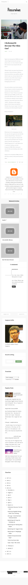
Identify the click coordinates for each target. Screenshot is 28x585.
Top (14, 575)
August (9, 492)
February (10, 545)
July (9, 495)
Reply (14, 286)
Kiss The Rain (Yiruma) (8, 259)
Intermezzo (13, 162)
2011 (8, 551)
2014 (8, 483)
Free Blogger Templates (12, 571)
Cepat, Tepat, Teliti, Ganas (14, 542)
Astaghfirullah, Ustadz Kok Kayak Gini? (18, 395)
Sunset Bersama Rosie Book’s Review (17, 451)
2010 (8, 553)
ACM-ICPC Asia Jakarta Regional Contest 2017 (13, 437)
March (9, 505)
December (10, 490)
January (10, 548)
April (9, 502)
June (9, 497)
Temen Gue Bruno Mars (13, 540)
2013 (8, 485)
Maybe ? (4, 220)
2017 (8, 478)
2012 (8, 488)
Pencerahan (14, 10)
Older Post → (22, 314)
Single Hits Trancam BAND (11, 408)
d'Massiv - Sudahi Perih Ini (11, 422)
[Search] (26, 1)
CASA (6, 51)
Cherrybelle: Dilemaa (7, 240)
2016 (8, 480)
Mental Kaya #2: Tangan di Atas (15, 529)
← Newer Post (6, 314)
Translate (16, 379)
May (9, 500)
